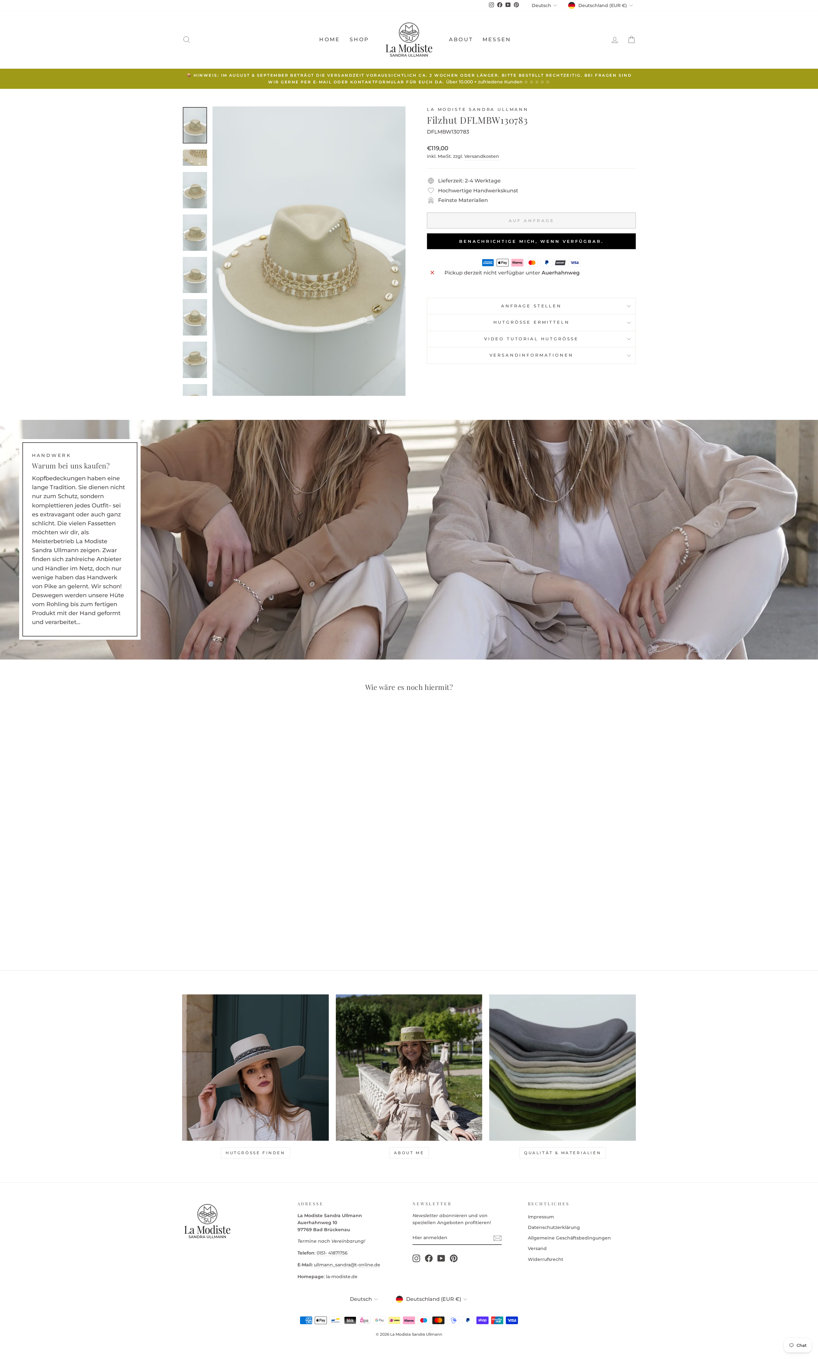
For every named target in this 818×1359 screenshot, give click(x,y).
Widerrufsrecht (545, 1259)
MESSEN (496, 39)
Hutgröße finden (255, 1152)
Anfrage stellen (531, 306)
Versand (537, 1248)
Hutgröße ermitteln (531, 322)
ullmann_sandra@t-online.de (347, 1264)
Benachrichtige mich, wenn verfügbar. (531, 241)
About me (409, 1152)
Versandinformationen (532, 355)
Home (329, 39)
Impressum (541, 1216)
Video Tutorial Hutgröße (531, 338)
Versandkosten (481, 156)
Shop (359, 39)
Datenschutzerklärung (554, 1227)
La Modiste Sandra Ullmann (478, 109)
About (461, 39)
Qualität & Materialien (562, 1152)
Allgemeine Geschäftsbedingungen (569, 1237)
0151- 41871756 (332, 1252)
